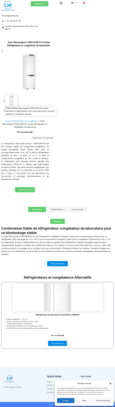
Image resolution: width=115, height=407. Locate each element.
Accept (66, 400)
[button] (110, 383)
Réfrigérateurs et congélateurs (26, 121)
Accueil (8, 121)
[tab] (37, 209)
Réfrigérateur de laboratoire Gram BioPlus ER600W (57, 315)
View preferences (103, 400)
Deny (84, 400)
